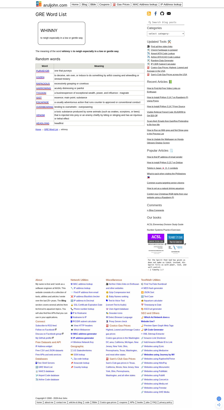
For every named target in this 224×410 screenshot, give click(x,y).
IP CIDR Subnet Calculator (163, 64)
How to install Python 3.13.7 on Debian (165, 162)
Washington (131, 350)
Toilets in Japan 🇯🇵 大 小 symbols (162, 168)
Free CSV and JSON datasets (49, 350)
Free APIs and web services (48, 355)
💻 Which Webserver (80, 330)
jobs (148, 402)
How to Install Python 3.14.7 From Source (166, 106)
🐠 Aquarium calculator (151, 301)
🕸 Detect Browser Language (119, 317)
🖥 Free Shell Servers (45, 363)
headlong (42, 123)
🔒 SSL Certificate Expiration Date (86, 305)
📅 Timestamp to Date (151, 305)
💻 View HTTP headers (82, 325)
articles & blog (75, 402)
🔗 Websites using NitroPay (154, 363)
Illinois (119, 367)
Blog (84, 4)
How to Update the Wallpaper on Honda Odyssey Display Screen (165, 141)
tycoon (41, 93)
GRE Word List (51, 129)
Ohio (125, 346)
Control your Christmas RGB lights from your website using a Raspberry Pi (167, 196)
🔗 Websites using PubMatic (154, 371)
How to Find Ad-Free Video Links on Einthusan (163, 90)
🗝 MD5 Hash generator (152, 288)
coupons (123, 402)
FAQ (154, 402)
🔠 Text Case (147, 296)
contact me (61, 402)
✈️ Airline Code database (47, 379)
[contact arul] (169, 14)
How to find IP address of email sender (164, 157)
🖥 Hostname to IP (79, 317)
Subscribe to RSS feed (46, 325)
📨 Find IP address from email (84, 292)
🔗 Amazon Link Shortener (153, 338)
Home (75, 4)
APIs (132, 402)
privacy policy (165, 402)
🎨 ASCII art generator (151, 309)
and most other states (115, 355)
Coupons (104, 4)
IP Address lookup (170, 4)
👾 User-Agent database (117, 309)
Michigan (129, 342)
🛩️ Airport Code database (47, 375)
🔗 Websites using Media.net (154, 384)
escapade (42, 102)
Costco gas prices (108, 402)
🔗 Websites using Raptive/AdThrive (158, 359)
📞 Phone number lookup (82, 309)
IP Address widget (44, 346)
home (39, 402)
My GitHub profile (43, 338)
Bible (93, 4)
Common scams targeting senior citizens (165, 183)
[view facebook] (156, 14)
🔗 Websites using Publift (153, 375)
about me (49, 402)
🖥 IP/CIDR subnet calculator (83, 321)
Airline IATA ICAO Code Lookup (165, 57)
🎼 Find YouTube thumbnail (154, 284)
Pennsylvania (112, 350)
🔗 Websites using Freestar (153, 388)
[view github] (162, 14)
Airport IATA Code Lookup (163, 53)
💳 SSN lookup (78, 355)
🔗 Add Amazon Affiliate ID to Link (156, 342)
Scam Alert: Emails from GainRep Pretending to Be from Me (167, 123)
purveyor (42, 70)
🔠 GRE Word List (44, 367)
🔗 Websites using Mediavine (154, 350)
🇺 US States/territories (81, 350)
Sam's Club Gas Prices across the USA (169, 74)
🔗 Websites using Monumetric (155, 367)
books (140, 402)
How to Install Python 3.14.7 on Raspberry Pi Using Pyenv (167, 99)
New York (117, 346)
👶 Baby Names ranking (117, 296)
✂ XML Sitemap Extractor (152, 334)
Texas (122, 350)
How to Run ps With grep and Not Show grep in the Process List (167, 132)
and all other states (126, 375)
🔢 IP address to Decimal (82, 301)
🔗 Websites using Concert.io (154, 379)
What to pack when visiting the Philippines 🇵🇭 (166, 175)
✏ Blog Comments (155, 210)
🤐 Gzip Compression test (118, 292)
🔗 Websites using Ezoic (152, 346)
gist (39, 97)
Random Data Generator (162, 60)
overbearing (44, 107)
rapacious (43, 83)
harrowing (43, 88)
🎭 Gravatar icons (114, 313)
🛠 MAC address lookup (82, 284)
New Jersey (128, 367)
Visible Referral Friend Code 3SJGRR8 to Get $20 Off (166, 114)
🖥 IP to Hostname (79, 313)
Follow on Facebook (45, 330)
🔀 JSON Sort (147, 292)
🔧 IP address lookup (80, 288)
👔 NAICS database (45, 371)
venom (40, 115)
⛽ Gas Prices (121, 4)
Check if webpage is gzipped (164, 50)
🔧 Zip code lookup (80, 359)
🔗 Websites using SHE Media (155, 392)
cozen (40, 77)
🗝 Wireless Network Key (82, 342)
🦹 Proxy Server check (116, 321)
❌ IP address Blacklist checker (85, 296)
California (119, 342)
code (87, 402)
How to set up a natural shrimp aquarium (165, 188)
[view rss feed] (149, 14)
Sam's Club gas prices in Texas (120, 363)
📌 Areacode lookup (80, 363)
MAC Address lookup (145, 4)
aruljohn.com (55, 5)
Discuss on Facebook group (48, 334)
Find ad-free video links (161, 46)
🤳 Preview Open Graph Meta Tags (157, 325)
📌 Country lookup (79, 367)
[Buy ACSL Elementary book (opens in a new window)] (157, 244)
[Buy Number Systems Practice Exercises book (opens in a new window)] (176, 244)
